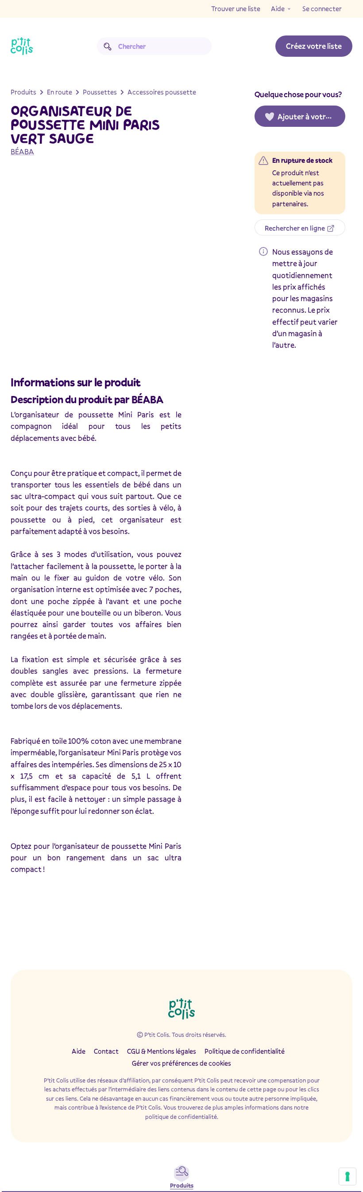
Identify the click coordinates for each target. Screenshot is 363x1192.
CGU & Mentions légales (161, 1051)
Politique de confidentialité (245, 1051)
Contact (106, 1051)
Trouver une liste (235, 8)
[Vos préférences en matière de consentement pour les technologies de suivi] (347, 1176)
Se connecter (322, 8)
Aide (278, 8)
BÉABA (22, 151)
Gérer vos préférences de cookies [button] (181, 1063)
